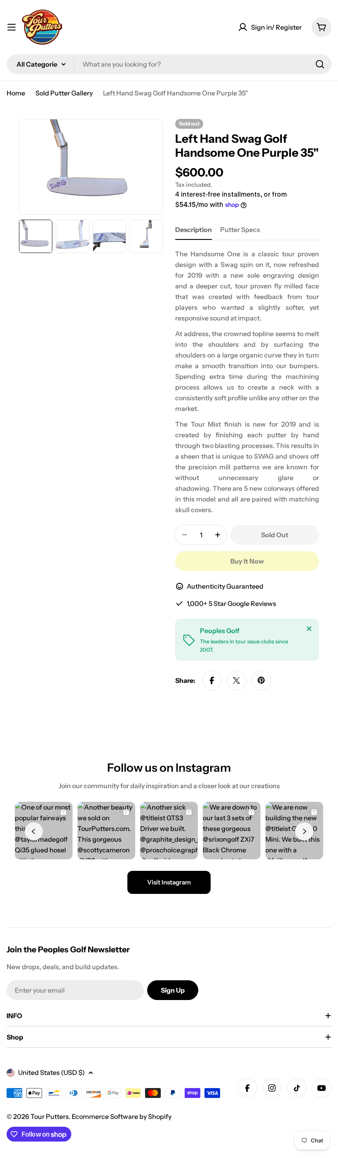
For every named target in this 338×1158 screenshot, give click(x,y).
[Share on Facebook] (212, 680)
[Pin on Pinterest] (261, 680)
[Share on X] (236, 680)
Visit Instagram (169, 882)
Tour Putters (50, 1116)
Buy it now (247, 561)
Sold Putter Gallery (64, 93)
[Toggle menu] (11, 27)
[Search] (320, 64)
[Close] (309, 628)
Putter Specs (240, 229)
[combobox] (169, 64)
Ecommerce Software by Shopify (121, 1116)
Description (193, 229)
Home (16, 93)
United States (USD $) (51, 1072)
